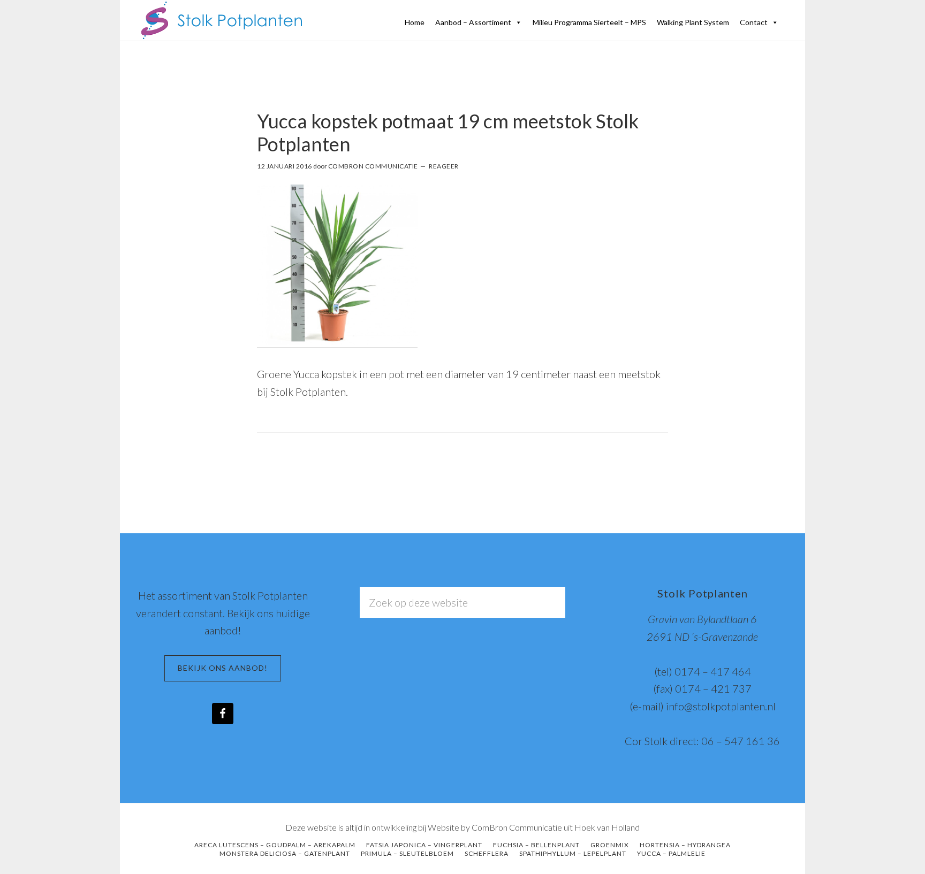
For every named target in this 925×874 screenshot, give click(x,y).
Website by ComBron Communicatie (495, 827)
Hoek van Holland (607, 827)
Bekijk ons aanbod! (223, 667)
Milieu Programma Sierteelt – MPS (589, 22)
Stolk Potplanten (221, 20)
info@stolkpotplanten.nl (721, 706)
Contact (754, 22)
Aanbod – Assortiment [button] (473, 22)
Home (414, 22)
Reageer (444, 166)
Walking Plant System (693, 22)
